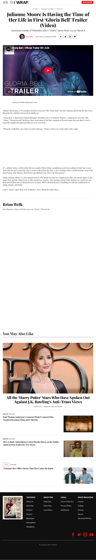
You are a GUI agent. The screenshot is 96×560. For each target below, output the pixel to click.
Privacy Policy (66, 506)
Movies (60, 9)
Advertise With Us (84, 518)
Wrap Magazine (85, 497)
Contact (29, 510)
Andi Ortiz (39, 406)
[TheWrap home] (19, 2)
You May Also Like (18, 333)
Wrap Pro (48, 497)
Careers (29, 514)
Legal (64, 497)
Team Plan (48, 506)
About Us (29, 502)
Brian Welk (29, 37)
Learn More (48, 510)
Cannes (81, 502)
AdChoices (65, 510)
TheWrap (30, 497)
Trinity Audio (24, 102)
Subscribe (87, 2)
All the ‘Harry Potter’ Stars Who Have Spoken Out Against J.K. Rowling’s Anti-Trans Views (48, 399)
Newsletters (30, 523)
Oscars (80, 514)
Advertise (30, 506)
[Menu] (5, 2)
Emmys (81, 510)
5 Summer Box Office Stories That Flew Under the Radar (28, 468)
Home (35, 9)
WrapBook (30, 527)
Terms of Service (67, 502)
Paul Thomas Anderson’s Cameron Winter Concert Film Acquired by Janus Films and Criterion (28, 418)
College (80, 506)
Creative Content (47, 9)
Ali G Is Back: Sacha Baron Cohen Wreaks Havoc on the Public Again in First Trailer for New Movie (31, 443)
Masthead (30, 518)
